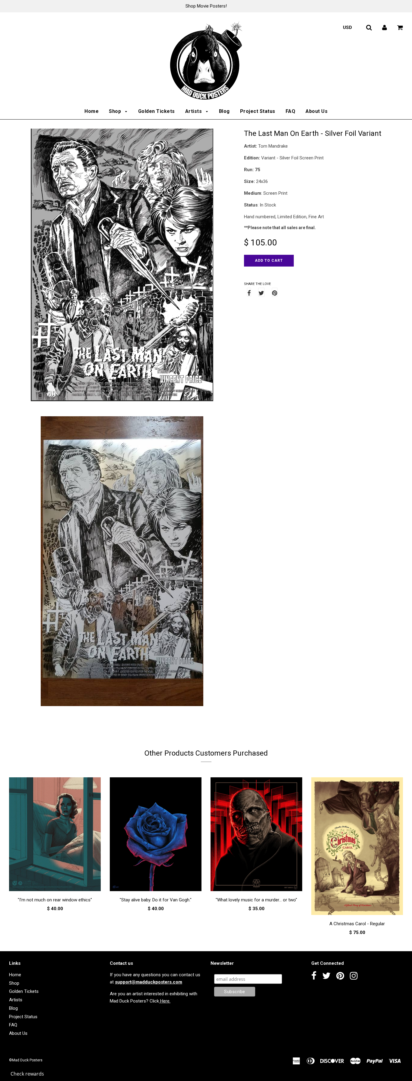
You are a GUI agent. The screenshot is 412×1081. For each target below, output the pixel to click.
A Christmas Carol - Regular (357, 923)
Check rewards (27, 1073)
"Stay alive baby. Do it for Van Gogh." (156, 900)
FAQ (291, 111)
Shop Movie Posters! (206, 6)
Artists (194, 111)
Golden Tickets (156, 111)
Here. (164, 1001)
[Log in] (384, 27)
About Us (317, 111)
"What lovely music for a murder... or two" (256, 900)
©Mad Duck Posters (26, 1060)
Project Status (257, 111)
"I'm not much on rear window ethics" (55, 900)
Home (91, 111)
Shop (115, 111)
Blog (224, 111)
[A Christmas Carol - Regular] (357, 847)
